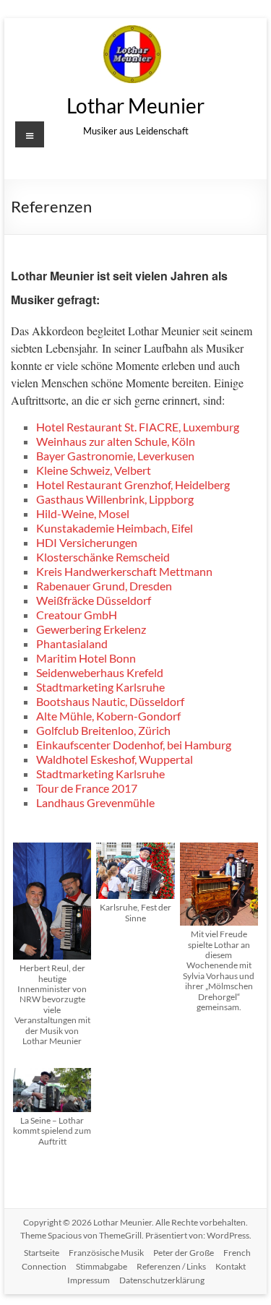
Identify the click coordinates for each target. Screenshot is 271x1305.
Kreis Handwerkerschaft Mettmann (124, 571)
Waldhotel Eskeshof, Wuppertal (114, 759)
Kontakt (230, 1266)
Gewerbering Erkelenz (91, 629)
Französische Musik (106, 1252)
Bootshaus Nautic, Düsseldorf (110, 701)
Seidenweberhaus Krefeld (99, 672)
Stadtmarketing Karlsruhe (100, 687)
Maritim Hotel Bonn (86, 658)
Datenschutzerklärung (162, 1280)
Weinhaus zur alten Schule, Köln (115, 441)
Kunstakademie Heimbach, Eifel (114, 528)
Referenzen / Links (171, 1266)
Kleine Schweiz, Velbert (93, 470)
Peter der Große (183, 1252)
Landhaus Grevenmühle (95, 802)
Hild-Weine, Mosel (82, 513)
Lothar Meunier (135, 105)
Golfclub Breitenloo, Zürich (103, 730)
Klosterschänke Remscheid (103, 557)
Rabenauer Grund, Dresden (104, 586)
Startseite (41, 1252)
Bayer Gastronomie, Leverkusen (115, 455)
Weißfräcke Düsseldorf (93, 600)
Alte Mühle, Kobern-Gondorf (108, 716)
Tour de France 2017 (86, 788)
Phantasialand (72, 643)
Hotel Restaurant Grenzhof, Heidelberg (133, 484)
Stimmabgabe (101, 1266)
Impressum (88, 1280)
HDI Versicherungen (86, 542)
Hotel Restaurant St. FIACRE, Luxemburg (137, 427)
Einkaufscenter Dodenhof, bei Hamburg (133, 744)
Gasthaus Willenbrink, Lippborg (115, 499)
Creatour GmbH (76, 614)
